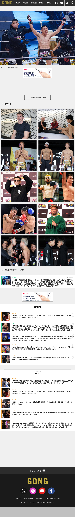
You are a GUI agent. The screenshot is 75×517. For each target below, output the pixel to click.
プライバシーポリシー (52, 498)
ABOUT (18, 498)
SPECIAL (25, 3)
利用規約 (38, 498)
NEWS (18, 3)
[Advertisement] (37, 448)
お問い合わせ (28, 498)
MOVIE (49, 3)
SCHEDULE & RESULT (37, 3)
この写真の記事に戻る (37, 97)
